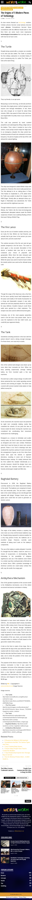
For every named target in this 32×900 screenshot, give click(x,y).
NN (8, 683)
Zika (3, 18)
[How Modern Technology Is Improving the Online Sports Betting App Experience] (5, 784)
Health (3, 881)
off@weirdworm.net (19, 831)
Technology (18, 8)
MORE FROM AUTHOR (22, 778)
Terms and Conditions (12, 897)
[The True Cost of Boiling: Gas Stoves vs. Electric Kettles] (26, 784)
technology (22, 22)
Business (3, 875)
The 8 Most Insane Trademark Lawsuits (7, 769)
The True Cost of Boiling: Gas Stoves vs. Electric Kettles (26, 789)
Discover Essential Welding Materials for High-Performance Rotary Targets (20, 842)
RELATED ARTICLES (9, 778)
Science (9, 8)
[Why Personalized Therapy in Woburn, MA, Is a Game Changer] (5, 852)
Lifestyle (3, 878)
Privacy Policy (22, 897)
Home (2, 6)
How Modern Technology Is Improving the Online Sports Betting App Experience (5, 790)
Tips (2, 883)
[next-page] (17, 796)
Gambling (3, 886)
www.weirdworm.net (7, 686)
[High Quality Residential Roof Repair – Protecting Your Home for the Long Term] (16, 784)
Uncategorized (6, 9)
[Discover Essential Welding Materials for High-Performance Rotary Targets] (5, 843)
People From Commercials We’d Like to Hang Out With (24, 770)
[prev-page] (15, 796)
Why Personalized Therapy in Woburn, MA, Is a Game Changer (20, 850)
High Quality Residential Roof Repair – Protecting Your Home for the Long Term (15, 790)
